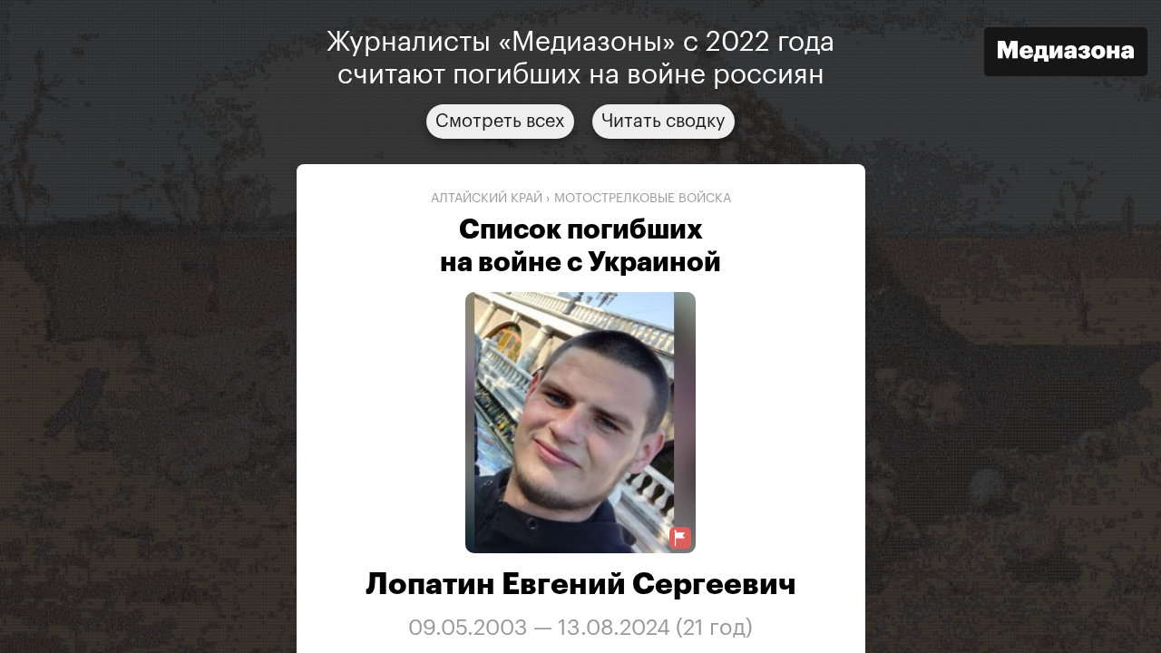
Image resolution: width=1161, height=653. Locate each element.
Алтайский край (486, 198)
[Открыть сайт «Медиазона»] (1066, 54)
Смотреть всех (500, 121)
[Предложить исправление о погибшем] (680, 538)
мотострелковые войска (642, 198)
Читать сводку (663, 121)
